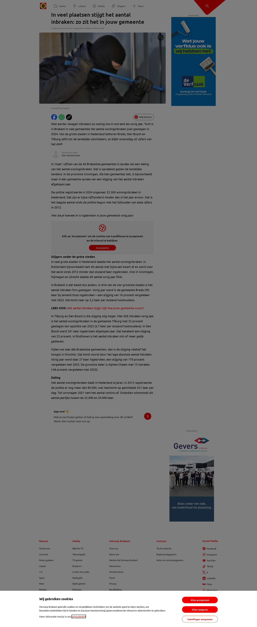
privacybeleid (79, 616)
